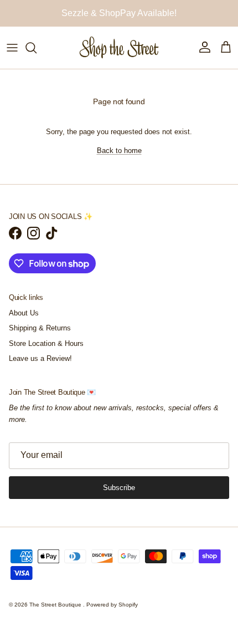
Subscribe (119, 487)
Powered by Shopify (112, 605)
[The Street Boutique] (119, 47)
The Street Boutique (56, 605)
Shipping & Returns (40, 328)
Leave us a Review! (40, 358)
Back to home (119, 150)
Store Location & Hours (46, 343)
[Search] (36, 47)
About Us (24, 313)
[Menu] (12, 47)
